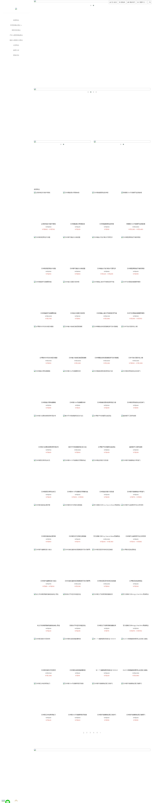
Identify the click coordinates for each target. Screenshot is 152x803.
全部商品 (16, 45)
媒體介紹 (16, 50)
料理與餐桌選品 (15, 25)
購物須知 (16, 55)
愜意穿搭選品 (16, 30)
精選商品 (16, 20)
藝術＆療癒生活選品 (16, 40)
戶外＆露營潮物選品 (16, 35)
